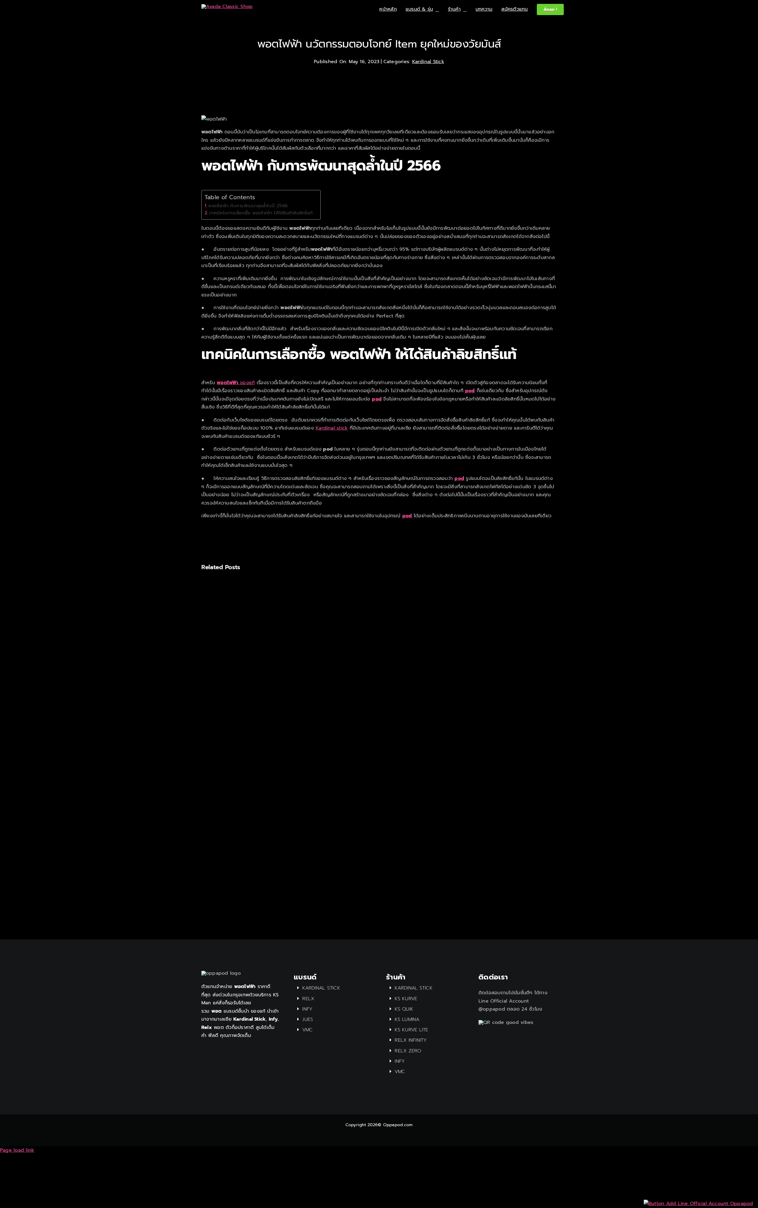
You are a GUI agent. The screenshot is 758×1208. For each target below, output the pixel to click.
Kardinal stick (332, 428)
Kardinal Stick (428, 61)
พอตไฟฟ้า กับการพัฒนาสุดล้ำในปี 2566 (248, 205)
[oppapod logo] (227, 6)
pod (470, 390)
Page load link (17, 1150)
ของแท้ (236, 382)
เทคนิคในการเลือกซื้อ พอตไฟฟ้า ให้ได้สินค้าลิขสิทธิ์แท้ (261, 212)
